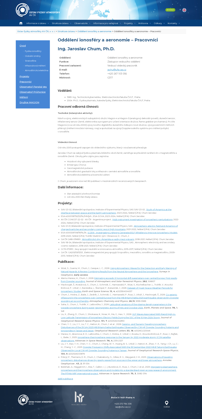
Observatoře (81, 23)
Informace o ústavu (36, 23)
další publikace (65, 378)
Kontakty (172, 23)
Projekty (128, 23)
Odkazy (158, 23)
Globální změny (33, 56)
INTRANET (170, 10)
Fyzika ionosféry (33, 51)
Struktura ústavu (60, 23)
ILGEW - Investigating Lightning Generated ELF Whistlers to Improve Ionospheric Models (132, 232)
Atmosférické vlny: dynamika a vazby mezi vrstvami (108, 239)
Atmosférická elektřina (36, 70)
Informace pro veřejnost (105, 23)
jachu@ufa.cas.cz (116, 69)
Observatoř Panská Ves (33, 86)
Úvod (23, 45)
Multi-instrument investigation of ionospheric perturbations (142, 219)
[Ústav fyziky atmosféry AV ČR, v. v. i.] (38, 10)
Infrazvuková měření (35, 65)
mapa (167, 406)
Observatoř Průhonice (33, 92)
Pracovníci (25, 81)
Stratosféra (30, 60)
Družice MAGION (29, 102)
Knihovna (143, 23)
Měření (24, 97)
